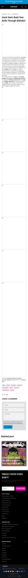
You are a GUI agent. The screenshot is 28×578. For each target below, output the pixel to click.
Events (8, 385)
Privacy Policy (6, 505)
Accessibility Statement (9, 498)
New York (16, 387)
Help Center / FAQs (7, 496)
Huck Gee (23, 57)
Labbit (4, 548)
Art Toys (4, 557)
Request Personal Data (9, 537)
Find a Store (5, 511)
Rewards (4, 518)
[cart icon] (25, 6)
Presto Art (21, 71)
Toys (20, 445)
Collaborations (6, 559)
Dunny (4, 544)
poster (15, 445)
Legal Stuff (5, 507)
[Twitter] (5, 395)
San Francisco (6, 390)
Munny (4, 550)
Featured (13, 385)
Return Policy (6, 500)
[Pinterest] (7, 395)
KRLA (5, 79)
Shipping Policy (6, 503)
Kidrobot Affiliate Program (10, 524)
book (4, 385)
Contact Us (5, 514)
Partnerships (6, 531)
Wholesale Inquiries (8, 526)
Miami (11, 387)
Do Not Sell (5, 509)
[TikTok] (17, 576)
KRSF (24, 79)
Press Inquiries (6, 529)
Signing (12, 390)
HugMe (4, 555)
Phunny (4, 552)
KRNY (15, 76)
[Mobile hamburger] (2, 6)
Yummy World (6, 546)
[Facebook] (3, 395)
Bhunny (4, 561)
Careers (4, 533)
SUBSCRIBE (20, 489)
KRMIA (10, 78)
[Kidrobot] (14, 6)
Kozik (11, 445)
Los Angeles (5, 387)
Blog (3, 516)
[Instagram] (15, 576)
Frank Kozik (5, 445)
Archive (4, 535)
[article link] (24, 464)
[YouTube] (19, 576)
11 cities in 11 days (12, 63)
